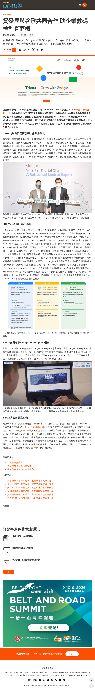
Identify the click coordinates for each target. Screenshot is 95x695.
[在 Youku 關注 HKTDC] (64, 680)
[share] (91, 680)
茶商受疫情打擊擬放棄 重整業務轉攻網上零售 (30, 484)
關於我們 (19, 672)
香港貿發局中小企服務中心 (20, 469)
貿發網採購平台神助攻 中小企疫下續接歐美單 (30, 494)
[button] (89, 5)
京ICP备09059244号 (57, 675)
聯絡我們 (27, 672)
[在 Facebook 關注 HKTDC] (40, 680)
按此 (36, 448)
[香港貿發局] (47, 668)
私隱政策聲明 (20, 675)
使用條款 (11, 675)
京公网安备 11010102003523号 (76, 675)
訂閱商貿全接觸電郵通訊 (59, 672)
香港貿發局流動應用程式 (40, 672)
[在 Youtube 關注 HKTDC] (60, 680)
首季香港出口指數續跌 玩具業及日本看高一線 (30, 498)
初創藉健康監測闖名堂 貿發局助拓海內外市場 (30, 491)
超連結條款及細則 (34, 675)
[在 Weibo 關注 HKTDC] (52, 680)
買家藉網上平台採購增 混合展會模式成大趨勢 (30, 480)
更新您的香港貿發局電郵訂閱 (80, 672)
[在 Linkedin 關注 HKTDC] (48, 680)
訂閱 (9, 572)
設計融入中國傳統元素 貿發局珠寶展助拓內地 (30, 487)
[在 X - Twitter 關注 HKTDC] (44, 680)
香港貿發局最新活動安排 (19, 466)
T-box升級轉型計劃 (34, 427)
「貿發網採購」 (15, 462)
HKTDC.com (9, 672)
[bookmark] (91, 685)
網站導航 (45, 675)
